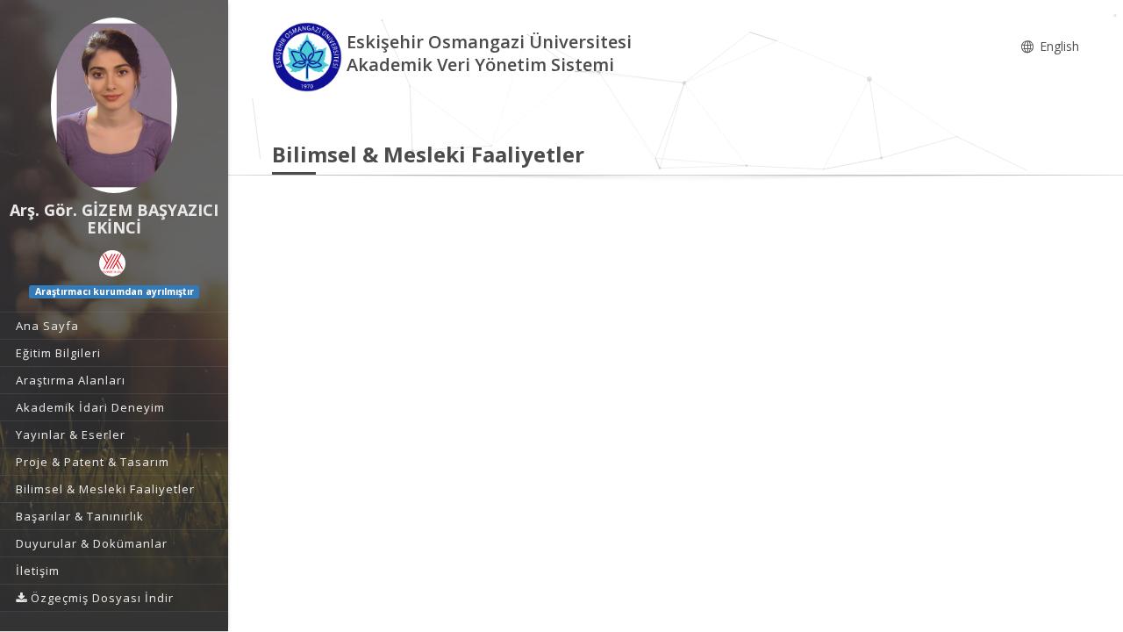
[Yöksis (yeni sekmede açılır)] (112, 263)
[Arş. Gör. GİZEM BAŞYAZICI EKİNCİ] (114, 105)
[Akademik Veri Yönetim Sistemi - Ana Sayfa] (309, 55)
